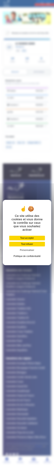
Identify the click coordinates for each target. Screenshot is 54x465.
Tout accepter (27, 238)
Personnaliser (27, 250)
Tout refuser (27, 244)
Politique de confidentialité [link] (27, 256)
